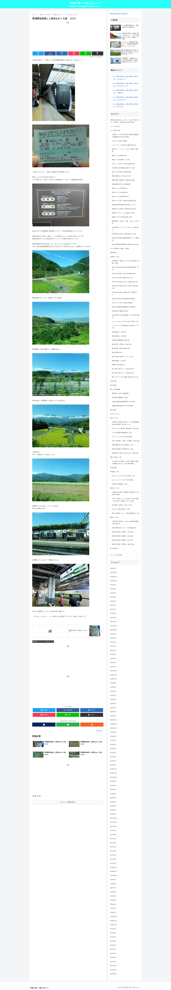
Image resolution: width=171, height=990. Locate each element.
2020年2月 (113, 711)
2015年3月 (113, 953)
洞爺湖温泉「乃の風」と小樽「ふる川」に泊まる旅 (125, 222)
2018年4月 (113, 802)
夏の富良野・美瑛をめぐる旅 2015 (121, 344)
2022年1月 (113, 617)
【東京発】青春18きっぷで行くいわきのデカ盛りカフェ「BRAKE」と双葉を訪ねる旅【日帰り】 (124, 121)
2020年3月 (113, 707)
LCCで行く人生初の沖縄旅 (119, 141)
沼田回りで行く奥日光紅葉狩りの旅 (122, 217)
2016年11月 (113, 871)
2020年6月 (113, 695)
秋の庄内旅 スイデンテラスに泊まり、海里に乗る (125, 228)
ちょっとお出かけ (115, 126)
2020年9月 (113, 683)
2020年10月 (113, 679)
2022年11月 (113, 576)
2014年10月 (113, 973)
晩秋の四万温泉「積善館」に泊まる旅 (122, 536)
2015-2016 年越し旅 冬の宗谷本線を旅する (124, 273)
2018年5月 (113, 797)
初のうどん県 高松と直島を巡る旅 (121, 172)
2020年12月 (113, 670)
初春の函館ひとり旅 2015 (119, 332)
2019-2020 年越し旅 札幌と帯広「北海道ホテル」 (124, 293)
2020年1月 (113, 715)
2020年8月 (113, 687)
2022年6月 (113, 597)
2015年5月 (113, 945)
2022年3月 (113, 609)
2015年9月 (113, 928)
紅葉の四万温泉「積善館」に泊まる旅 (122, 540)
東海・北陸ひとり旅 (115, 457)
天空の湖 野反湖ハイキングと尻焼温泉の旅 (124, 527)
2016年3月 (113, 904)
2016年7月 (113, 888)
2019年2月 (113, 761)
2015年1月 (113, 961)
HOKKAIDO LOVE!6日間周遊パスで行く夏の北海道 (125, 316)
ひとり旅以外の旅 (115, 130)
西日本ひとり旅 (114, 488)
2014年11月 (113, 969)
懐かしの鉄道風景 (115, 389)
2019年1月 (113, 765)
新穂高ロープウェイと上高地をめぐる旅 (43, 641)
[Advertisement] (67, 36)
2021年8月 (113, 638)
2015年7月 (113, 937)
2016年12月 (113, 867)
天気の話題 (113, 381)
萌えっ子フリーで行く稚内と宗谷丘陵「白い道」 (125, 377)
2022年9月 (113, 584)
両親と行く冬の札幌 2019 (119, 155)
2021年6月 (113, 646)
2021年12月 (113, 621)
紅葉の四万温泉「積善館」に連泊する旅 (123, 544)
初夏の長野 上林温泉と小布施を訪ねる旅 (123, 180)
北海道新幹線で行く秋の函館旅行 (121, 184)
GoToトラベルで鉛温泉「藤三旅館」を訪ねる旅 (125, 428)
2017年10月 (113, 826)
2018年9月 (113, 781)
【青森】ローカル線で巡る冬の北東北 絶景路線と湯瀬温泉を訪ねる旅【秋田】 (125, 136)
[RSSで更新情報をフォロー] (91, 725)
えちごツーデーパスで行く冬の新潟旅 (122, 480)
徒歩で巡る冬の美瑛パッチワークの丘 (122, 356)
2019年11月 (113, 724)
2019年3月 (113, 757)
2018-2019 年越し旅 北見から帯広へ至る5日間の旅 (125, 287)
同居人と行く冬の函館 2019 (120, 188)
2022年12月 (113, 572)
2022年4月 (113, 605)
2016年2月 (113, 908)
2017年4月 (113, 851)
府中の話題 (113, 385)
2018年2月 (113, 810)
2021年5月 (113, 650)
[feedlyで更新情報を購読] (67, 725)
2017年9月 (113, 830)
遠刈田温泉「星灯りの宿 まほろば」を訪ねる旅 (125, 453)
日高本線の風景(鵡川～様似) (120, 397)
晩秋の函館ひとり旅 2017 (119, 360)
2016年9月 (113, 879)
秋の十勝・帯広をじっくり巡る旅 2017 (123, 373)
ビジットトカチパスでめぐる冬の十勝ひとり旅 (125, 321)
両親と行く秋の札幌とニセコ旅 (120, 159)
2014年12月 (113, 965)
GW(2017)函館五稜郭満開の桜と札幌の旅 (123, 307)
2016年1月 (113, 912)
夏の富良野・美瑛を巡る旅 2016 (121, 348)
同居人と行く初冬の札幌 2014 (120, 196)
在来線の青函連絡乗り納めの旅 (120, 340)
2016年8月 (113, 883)
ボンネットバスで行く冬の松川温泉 (122, 436)
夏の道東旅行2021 (117, 352)
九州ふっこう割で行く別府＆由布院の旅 (123, 163)
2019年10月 (113, 728)
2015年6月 (113, 941)
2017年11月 (113, 822)
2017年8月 (113, 834)
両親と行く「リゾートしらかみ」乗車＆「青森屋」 (125, 150)
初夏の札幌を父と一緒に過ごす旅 (121, 176)
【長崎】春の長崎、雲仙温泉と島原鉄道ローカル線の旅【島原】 (125, 493)
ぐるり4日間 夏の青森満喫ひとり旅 (122, 432)
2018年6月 (113, 793)
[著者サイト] (43, 725)
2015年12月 (113, 916)
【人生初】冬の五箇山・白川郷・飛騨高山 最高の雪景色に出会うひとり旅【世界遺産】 (125, 462)
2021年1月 (113, 666)
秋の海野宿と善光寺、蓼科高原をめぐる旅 (124, 234)
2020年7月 (113, 691)
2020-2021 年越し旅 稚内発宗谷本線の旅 (123, 298)
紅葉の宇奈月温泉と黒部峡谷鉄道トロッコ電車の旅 (125, 239)
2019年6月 (113, 744)
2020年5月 (113, 699)
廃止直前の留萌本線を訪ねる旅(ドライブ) (123, 204)
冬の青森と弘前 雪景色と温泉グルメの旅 (123, 168)
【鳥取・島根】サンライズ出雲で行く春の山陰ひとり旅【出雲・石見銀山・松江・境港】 (125, 500)
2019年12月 (113, 720)
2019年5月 (113, 748)
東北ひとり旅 (114, 418)
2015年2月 (113, 957)
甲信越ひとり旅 (114, 471)
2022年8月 (113, 589)
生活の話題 (113, 467)
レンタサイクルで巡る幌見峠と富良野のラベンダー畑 (125, 327)
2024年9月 (113, 568)
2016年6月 (113, 892)
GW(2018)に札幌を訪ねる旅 (120, 311)
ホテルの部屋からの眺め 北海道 (119, 248)
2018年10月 (113, 777)
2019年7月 (113, 740)
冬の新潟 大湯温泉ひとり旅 (119, 484)
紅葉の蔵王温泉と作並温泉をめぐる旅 (122, 449)
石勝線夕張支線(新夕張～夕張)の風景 (122, 405)
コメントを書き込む (68, 802)
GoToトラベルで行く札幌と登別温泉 (122, 302)
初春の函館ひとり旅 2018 (119, 336)
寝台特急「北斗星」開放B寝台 (120, 393)
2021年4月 (113, 654)
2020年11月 (113, 675)
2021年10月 (113, 630)
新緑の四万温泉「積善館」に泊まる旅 (122, 532)
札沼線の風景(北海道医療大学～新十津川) (123, 401)
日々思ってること (115, 414)
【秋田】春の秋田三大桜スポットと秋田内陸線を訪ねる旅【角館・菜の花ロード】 (125, 423)
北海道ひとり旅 (114, 256)
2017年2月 (113, 859)
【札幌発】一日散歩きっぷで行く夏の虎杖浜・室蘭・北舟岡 (125, 262)
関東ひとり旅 (114, 517)
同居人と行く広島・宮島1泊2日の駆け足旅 (124, 200)
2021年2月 (113, 662)
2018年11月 (113, 773)
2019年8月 (113, 736)
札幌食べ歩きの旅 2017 (118, 364)
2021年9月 (113, 634)
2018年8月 (113, 785)
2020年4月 (113, 703)
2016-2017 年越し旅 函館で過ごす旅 (122, 277)
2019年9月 (113, 732)
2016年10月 (113, 875)
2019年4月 (113, 752)
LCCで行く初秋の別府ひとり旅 (120, 509)
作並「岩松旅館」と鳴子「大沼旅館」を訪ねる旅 (125, 440)
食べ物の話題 (114, 548)
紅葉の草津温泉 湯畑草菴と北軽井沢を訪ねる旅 (125, 244)
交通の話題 (113, 252)
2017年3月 (113, 855)
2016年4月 (113, 900)
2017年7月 (113, 838)
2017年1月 (113, 863)
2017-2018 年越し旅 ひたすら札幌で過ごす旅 (124, 281)
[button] (137, 555)
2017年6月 (113, 842)
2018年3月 (113, 806)
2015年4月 (113, 949)
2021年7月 (113, 642)
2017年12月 (113, 818)
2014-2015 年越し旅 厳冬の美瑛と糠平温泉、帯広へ (125, 268)
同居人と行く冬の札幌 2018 (120, 192)
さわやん (120, 79)
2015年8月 (113, 933)
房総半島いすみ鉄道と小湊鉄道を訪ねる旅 (124, 208)
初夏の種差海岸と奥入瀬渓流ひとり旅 (122, 445)
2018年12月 (113, 769)
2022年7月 (113, 593)
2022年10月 (113, 580)
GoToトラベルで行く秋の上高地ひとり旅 (123, 475)
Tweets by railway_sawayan (119, 13)
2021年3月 (113, 658)
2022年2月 (113, 613)
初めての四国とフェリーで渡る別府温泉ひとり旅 (125, 513)
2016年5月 (113, 896)
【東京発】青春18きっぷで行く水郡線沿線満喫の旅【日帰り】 (125, 522)
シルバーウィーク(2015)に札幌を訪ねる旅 (124, 145)
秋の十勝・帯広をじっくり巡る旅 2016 (123, 368)
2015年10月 (113, 924)
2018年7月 (113, 789)
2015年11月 (113, 920)
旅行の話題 (113, 410)
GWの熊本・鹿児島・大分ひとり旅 (121, 505)
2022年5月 (113, 601)
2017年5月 (113, 847)
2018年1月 (113, 814)
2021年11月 (113, 625)
